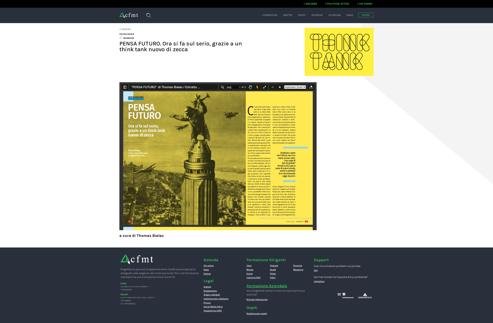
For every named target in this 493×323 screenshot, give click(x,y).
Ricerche (317, 15)
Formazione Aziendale (266, 286)
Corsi (249, 265)
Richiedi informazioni (257, 299)
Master (287, 15)
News (349, 15)
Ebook (273, 269)
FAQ (316, 270)
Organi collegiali (212, 295)
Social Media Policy (213, 306)
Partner (207, 274)
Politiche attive (338, 3)
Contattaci (319, 281)
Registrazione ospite (256, 313)
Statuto (207, 287)
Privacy (207, 303)
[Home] (128, 13)
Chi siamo (365, 3)
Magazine (298, 269)
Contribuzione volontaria (216, 299)
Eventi (302, 15)
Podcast (274, 265)
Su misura (334, 15)
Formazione (269, 15)
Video (272, 277)
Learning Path (253, 277)
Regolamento (210, 291)
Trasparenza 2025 (213, 311)
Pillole (273, 274)
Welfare (311, 3)
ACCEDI (366, 15)
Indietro (126, 29)
